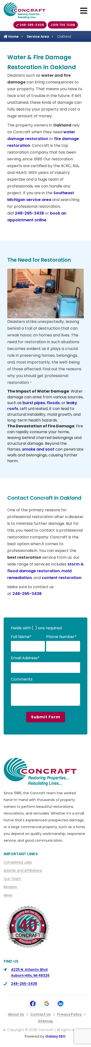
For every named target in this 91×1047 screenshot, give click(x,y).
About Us (16, 1014)
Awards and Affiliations (23, 870)
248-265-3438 (32, 25)
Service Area (38, 36)
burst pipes (34, 403)
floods (53, 403)
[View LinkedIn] (60, 1003)
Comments (22, 679)
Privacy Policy (69, 1014)
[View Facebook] (33, 1003)
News (8, 895)
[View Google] (46, 1003)
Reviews (10, 886)
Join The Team (62, 25)
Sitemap (45, 1021)
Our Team (12, 878)
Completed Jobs (18, 862)
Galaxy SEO (55, 1036)
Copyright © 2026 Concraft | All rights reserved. (47, 1029)
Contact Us (40, 1014)
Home (13, 36)
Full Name (21, 636)
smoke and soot (38, 449)
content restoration (61, 577)
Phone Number (61, 636)
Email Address (25, 658)
